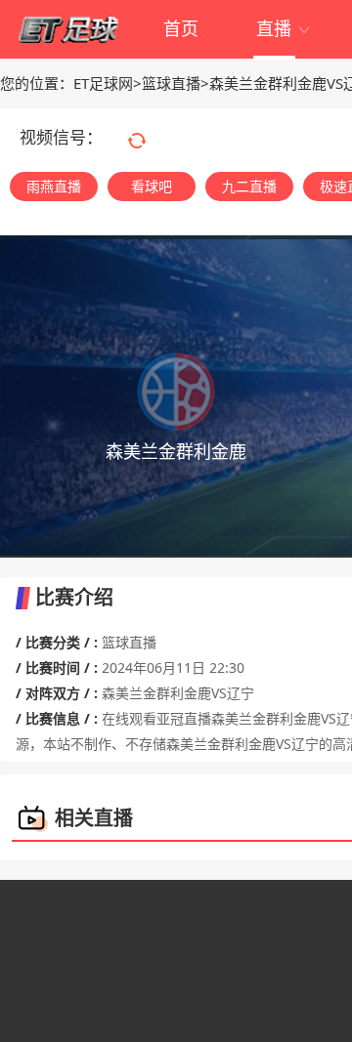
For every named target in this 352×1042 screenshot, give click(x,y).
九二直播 (249, 186)
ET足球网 (103, 83)
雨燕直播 (53, 186)
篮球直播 (171, 83)
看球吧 (151, 186)
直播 (284, 28)
